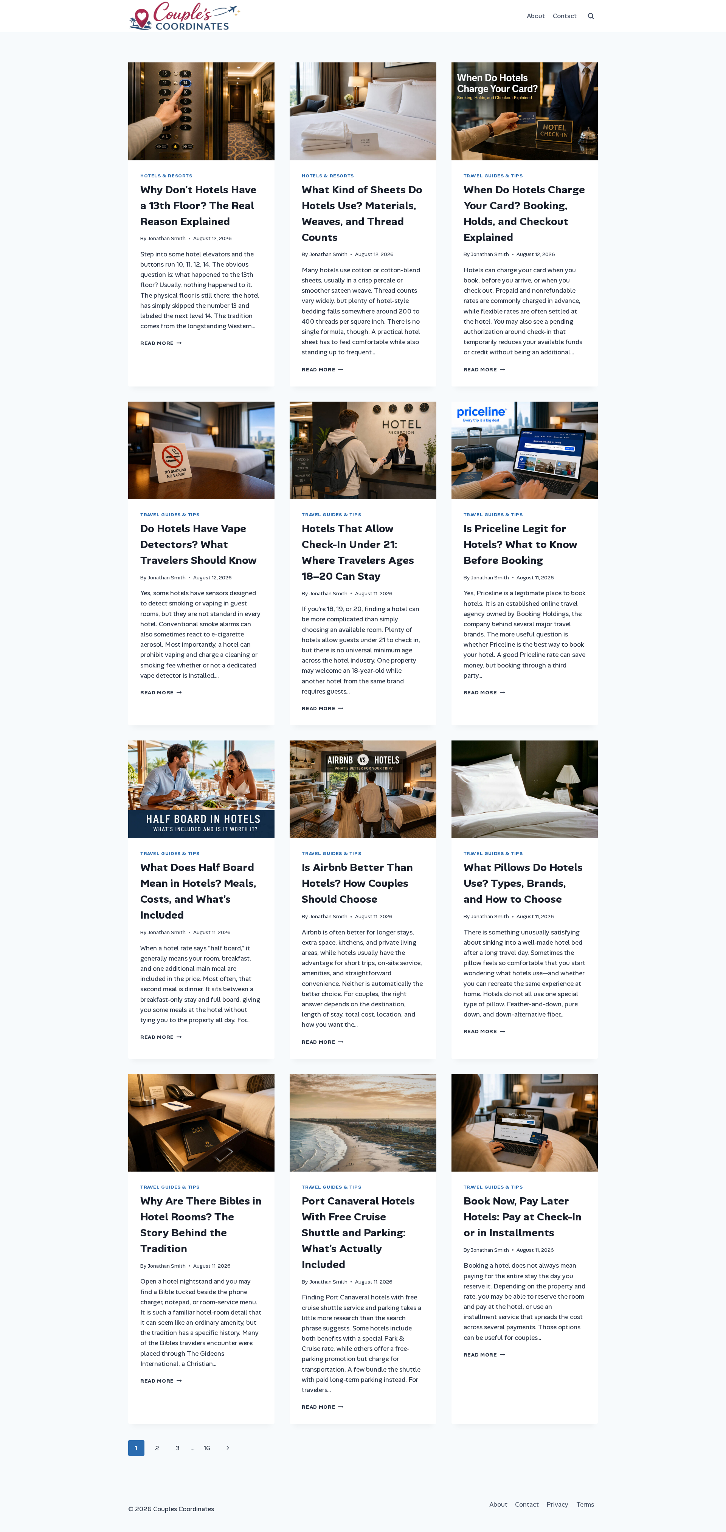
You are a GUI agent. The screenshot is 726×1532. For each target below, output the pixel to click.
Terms (585, 1504)
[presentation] (201, 111)
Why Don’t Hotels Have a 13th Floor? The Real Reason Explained (198, 205)
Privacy (557, 1504)
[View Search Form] (591, 16)
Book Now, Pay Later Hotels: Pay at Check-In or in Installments (523, 1217)
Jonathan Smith (166, 238)
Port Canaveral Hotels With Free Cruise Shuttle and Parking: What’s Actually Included (358, 1232)
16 (207, 1448)
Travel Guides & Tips (493, 176)
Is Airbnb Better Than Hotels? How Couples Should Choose (357, 883)
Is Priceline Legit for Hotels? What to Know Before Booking (520, 544)
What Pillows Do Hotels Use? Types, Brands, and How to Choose (523, 883)
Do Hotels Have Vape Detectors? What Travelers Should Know (198, 544)
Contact (565, 16)
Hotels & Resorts (166, 176)
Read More (161, 343)
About (536, 16)
